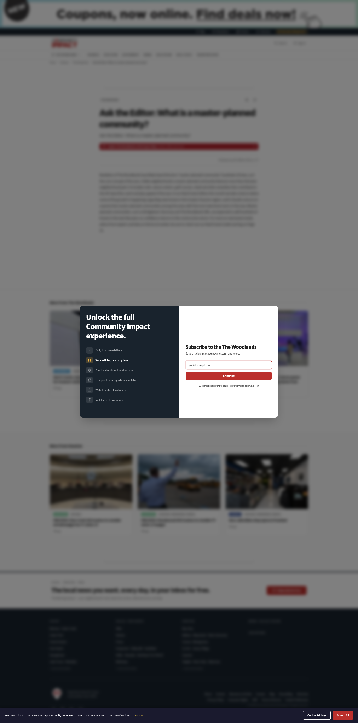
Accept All (343, 715)
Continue (229, 376)
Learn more (138, 715)
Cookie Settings (316, 715)
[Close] (268, 314)
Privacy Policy (252, 385)
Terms (239, 385)
